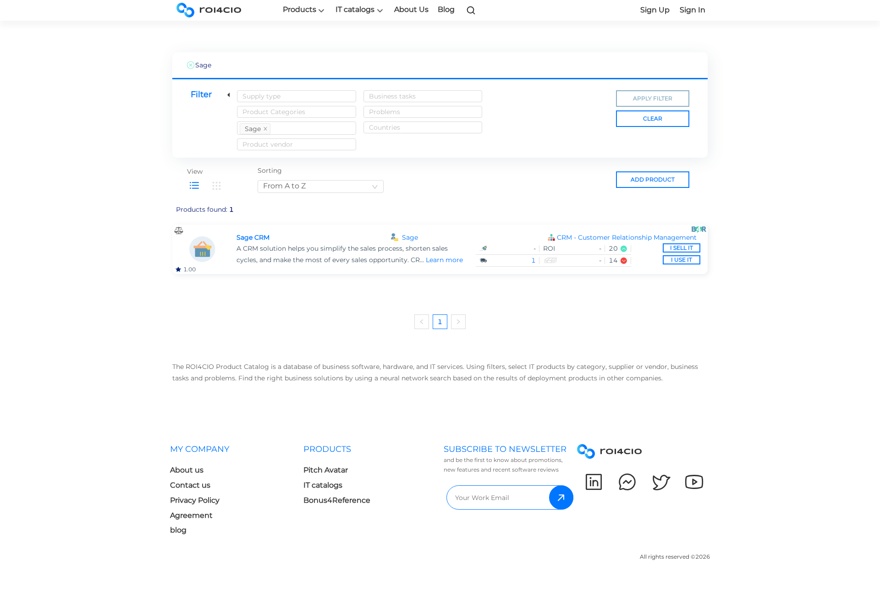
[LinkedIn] (594, 482)
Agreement (191, 515)
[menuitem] (236, 492)
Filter (201, 94)
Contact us (190, 485)
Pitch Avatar (325, 470)
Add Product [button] (653, 179)
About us (187, 470)
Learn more (444, 260)
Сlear (652, 118)
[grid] (216, 185)
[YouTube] (694, 482)
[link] (471, 10)
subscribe (561, 497)
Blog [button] (446, 9)
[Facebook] (627, 482)
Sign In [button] (692, 9)
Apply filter (652, 98)
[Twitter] (661, 482)
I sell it (681, 247)
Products (299, 9)
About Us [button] (411, 9)
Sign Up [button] (655, 9)
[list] (194, 185)
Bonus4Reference (336, 500)
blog (178, 530)
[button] (628, 237)
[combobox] (296, 96)
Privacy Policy (195, 500)
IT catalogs (355, 9)
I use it (681, 259)
